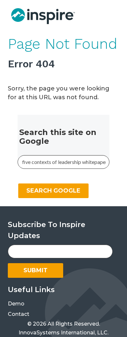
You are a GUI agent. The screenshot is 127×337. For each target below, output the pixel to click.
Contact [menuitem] (18, 314)
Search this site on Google (57, 136)
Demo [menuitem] (16, 304)
